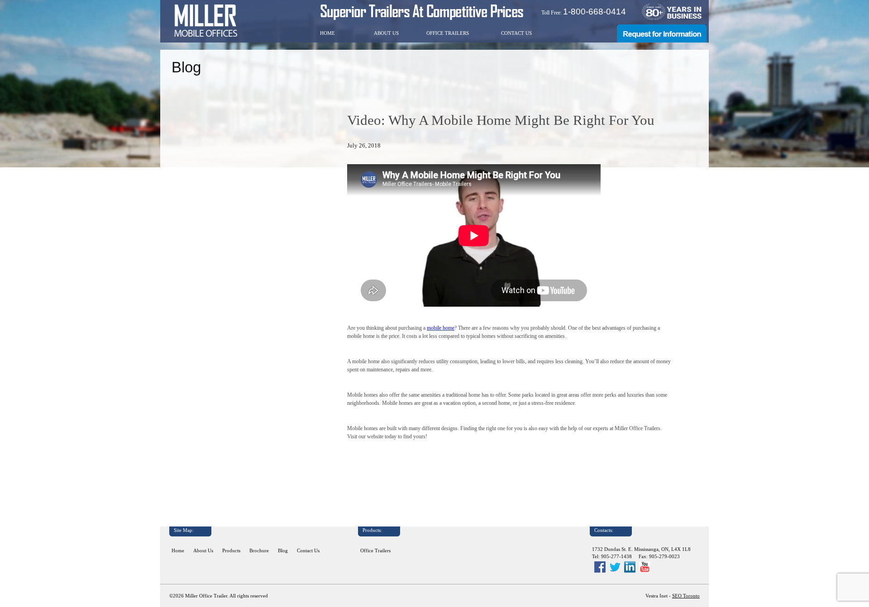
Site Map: (184, 530)
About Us (386, 33)
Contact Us (516, 33)
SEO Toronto (686, 595)
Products (231, 550)
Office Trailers (447, 33)
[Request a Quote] (662, 41)
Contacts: (603, 530)
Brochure (259, 550)
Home (327, 33)
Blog (283, 550)
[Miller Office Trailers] (205, 21)
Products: (372, 530)
